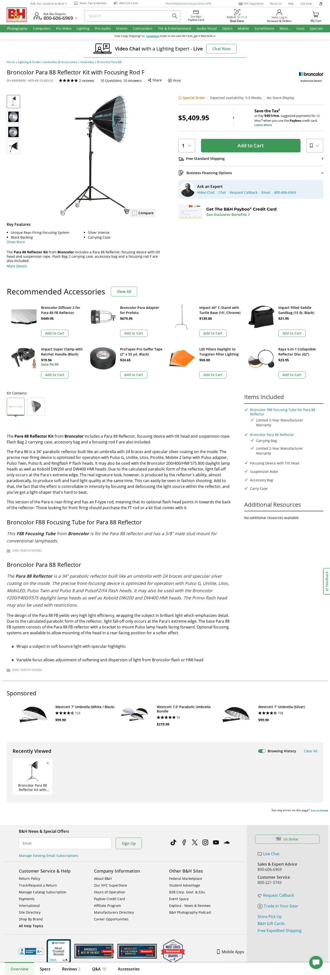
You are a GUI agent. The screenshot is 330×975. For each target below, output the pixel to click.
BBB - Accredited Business (31, 951)
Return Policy (29, 878)
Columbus (152, 36)
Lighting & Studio (29, 62)
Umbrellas (87, 62)
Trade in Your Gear (281, 906)
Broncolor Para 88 (109, 62)
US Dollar (291, 839)
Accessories (129, 969)
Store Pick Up (270, 916)
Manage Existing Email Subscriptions (49, 856)
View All (124, 291)
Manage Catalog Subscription (42, 892)
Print (177, 80)
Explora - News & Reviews (190, 905)
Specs (45, 969)
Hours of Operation (109, 892)
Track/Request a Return (38, 885)
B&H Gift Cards (271, 923)
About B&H (103, 878)
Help (291, 3)
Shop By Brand (31, 919)
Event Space (179, 899)
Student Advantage (184, 885)
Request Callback (278, 895)
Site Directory (30, 912)
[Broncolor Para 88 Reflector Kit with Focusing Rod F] (95, 155)
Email (27, 843)
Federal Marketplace (185, 878)
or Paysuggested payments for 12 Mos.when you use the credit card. (287, 118)
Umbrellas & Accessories (60, 62)
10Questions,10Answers (121, 80)
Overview (19, 969)
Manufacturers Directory (114, 912)
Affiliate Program (107, 905)
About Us (275, 3)
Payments (27, 899)
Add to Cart (250, 145)
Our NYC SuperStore (110, 885)
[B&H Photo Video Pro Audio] (18, 14)
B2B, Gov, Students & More (47, 3)
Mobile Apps (233, 951)
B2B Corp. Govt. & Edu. (187, 892)
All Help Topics (31, 926)
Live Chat (306, 3)
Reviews (71, 969)
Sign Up (129, 843)
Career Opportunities (111, 919)
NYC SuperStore (253, 3)
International (29, 905)
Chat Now (221, 48)
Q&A (99, 969)
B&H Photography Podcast (190, 912)
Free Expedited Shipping (279, 930)
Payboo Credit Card (109, 899)
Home (11, 62)
